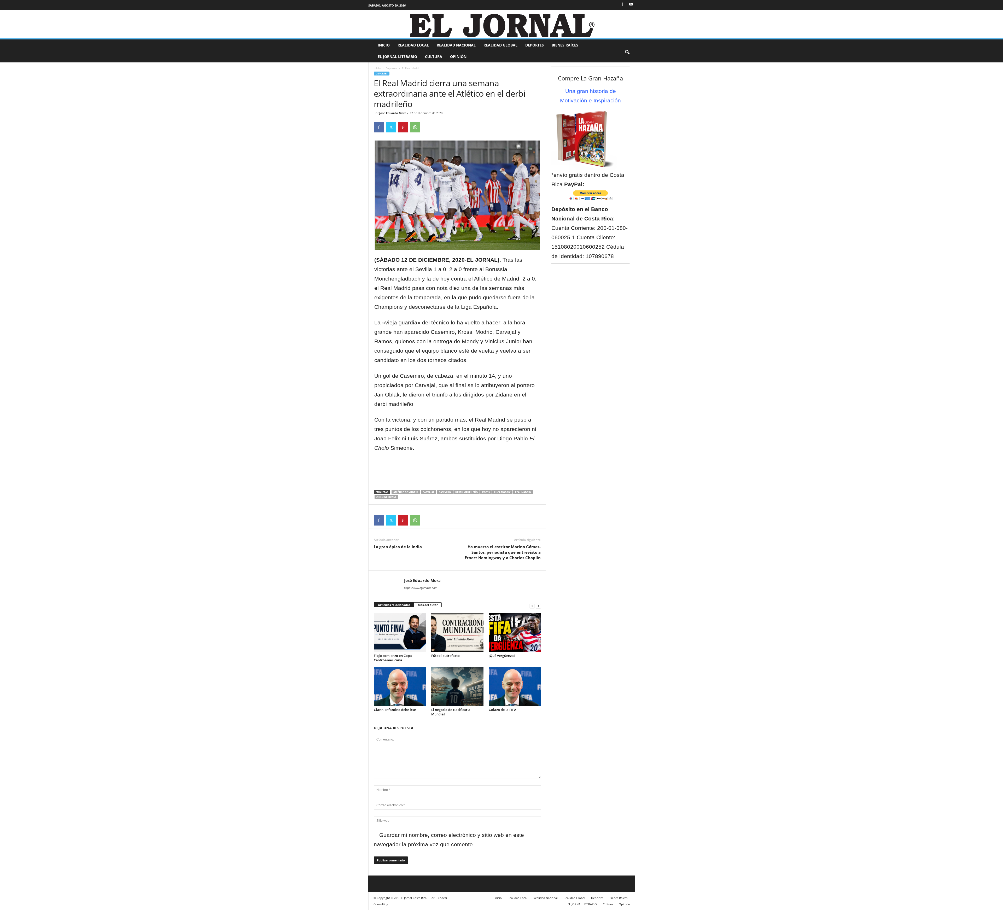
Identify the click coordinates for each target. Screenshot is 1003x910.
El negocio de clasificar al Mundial (451, 711)
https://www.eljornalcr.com (420, 588)
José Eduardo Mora (392, 113)
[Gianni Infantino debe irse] (400, 686)
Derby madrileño (466, 492)
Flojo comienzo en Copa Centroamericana (393, 657)
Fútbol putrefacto (445, 655)
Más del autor (428, 605)
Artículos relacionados (394, 605)
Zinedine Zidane (386, 497)
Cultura (433, 56)
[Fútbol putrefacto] (457, 632)
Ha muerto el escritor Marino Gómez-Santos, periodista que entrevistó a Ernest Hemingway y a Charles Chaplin (503, 552)
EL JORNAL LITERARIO (397, 56)
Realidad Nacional (456, 45)
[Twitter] (391, 127)
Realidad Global (500, 45)
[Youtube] (631, 4)
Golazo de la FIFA (502, 709)
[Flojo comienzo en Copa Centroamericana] (400, 632)
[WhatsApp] (415, 127)
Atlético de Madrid (405, 492)
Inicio (384, 45)
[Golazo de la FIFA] (515, 686)
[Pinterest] (403, 127)
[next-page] (538, 605)
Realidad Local (413, 45)
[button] (627, 51)
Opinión (458, 56)
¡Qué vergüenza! (502, 655)
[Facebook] (622, 4)
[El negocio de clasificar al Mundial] (457, 686)
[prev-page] (532, 605)
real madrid (523, 492)
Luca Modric (502, 492)
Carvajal (428, 492)
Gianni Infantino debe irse (395, 709)
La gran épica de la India (398, 546)
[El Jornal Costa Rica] (501, 24)
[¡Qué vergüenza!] (515, 632)
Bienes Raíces (565, 45)
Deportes (534, 45)
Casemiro (445, 492)
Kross (486, 492)
